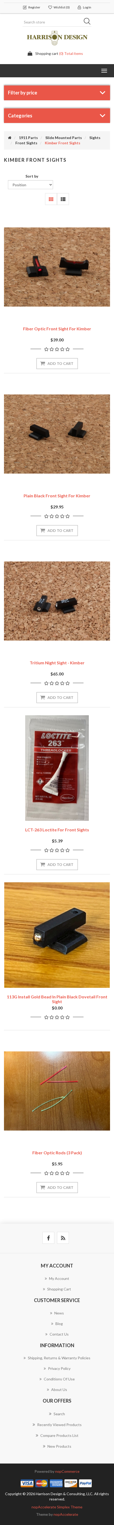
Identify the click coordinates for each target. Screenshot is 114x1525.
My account (59, 1278)
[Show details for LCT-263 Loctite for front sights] (57, 768)
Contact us (59, 1334)
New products (59, 1446)
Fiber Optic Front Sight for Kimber (57, 328)
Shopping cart (59, 1289)
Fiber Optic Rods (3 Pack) (57, 1152)
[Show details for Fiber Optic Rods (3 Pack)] (57, 1091)
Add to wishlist (48, 305)
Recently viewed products (59, 1424)
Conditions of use (59, 1379)
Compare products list (59, 1435)
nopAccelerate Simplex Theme (57, 1507)
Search (89, 22)
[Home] (9, 137)
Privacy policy (59, 1368)
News (59, 1313)
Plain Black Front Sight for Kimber (57, 495)
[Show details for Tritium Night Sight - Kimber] (57, 601)
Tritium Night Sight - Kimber (57, 662)
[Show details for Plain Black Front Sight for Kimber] (57, 434)
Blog (59, 1323)
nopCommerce (67, 1471)
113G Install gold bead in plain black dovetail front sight (57, 999)
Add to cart (60, 363)
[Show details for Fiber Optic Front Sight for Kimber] (57, 267)
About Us (59, 1389)
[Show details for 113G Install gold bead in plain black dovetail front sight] (57, 935)
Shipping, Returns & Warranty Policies (59, 1358)
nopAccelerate (66, 1514)
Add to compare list (65, 305)
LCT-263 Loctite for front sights (57, 829)
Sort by (31, 176)
